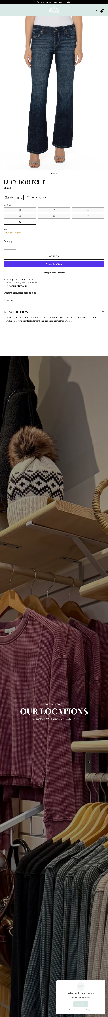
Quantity (8, 241)
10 (88, 216)
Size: (7, 204)
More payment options (54, 272)
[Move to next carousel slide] (102, 341)
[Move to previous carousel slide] (96, 341)
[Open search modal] (97, 10)
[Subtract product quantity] (6, 246)
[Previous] (30, 2)
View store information (16, 286)
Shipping (8, 292)
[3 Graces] (54, 10)
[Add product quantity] (14, 246)
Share (10, 301)
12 (20, 222)
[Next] (78, 2)
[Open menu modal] (5, 10)
